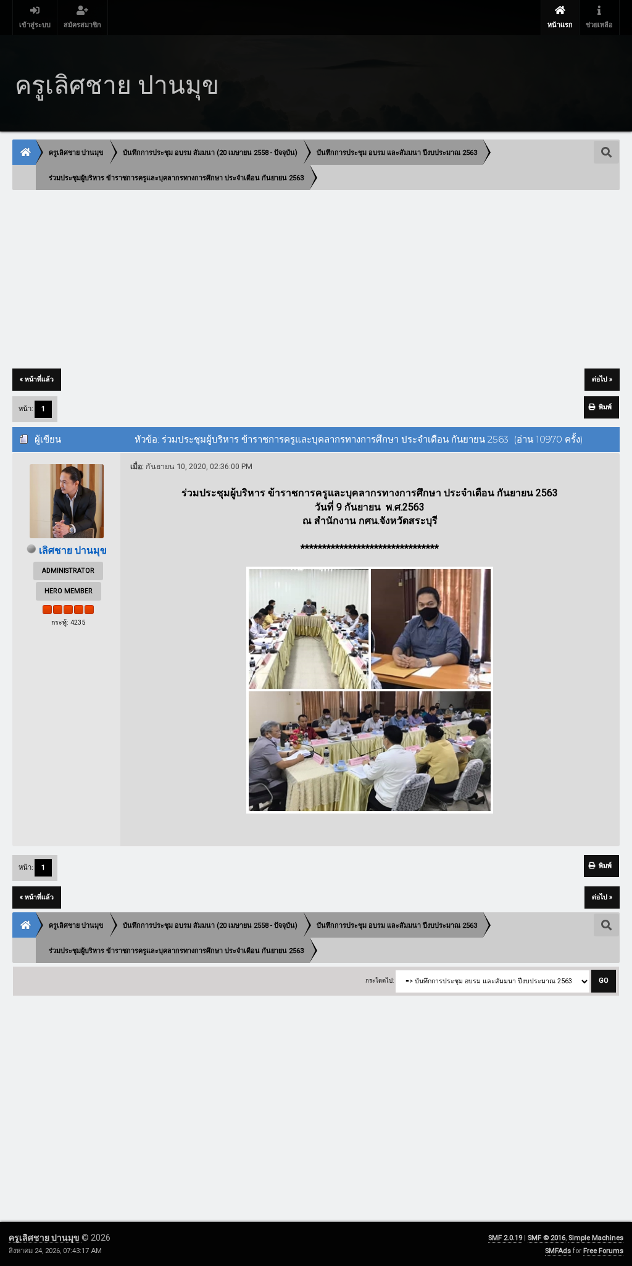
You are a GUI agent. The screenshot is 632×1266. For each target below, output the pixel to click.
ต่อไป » (602, 379)
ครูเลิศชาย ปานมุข (45, 1238)
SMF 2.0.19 (505, 1238)
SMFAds (558, 1251)
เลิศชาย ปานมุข (73, 550)
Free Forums (603, 1251)
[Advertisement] (315, 280)
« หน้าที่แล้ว (37, 379)
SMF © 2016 (546, 1238)
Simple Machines (595, 1238)
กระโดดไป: (379, 980)
